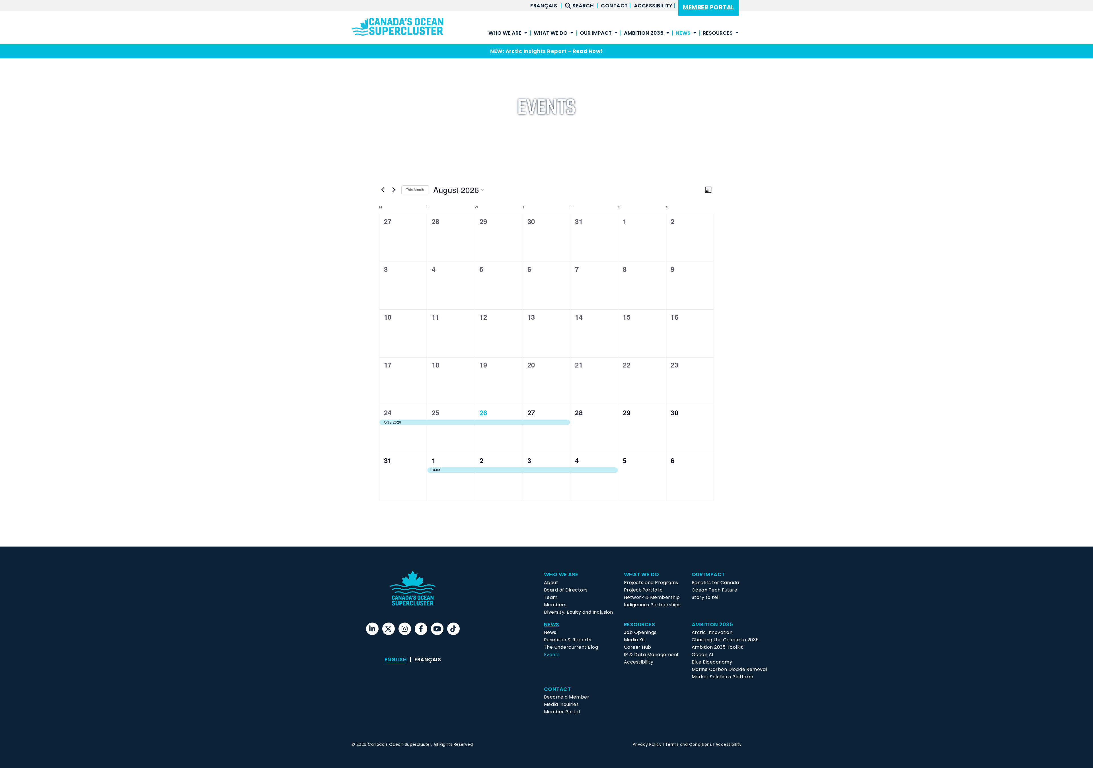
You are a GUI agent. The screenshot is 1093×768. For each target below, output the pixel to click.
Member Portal (708, 7)
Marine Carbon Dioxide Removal (729, 669)
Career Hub (637, 647)
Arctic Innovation (712, 632)
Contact (615, 5)
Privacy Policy (647, 744)
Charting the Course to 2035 (725, 639)
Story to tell (706, 597)
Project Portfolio (643, 590)
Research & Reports (567, 639)
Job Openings (640, 632)
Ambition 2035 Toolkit (717, 647)
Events (552, 654)
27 (531, 412)
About (551, 582)
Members (555, 604)
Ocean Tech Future (714, 590)
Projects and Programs (651, 582)
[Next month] (393, 189)
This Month (415, 189)
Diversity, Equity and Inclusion (578, 612)
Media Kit (634, 639)
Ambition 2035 (643, 33)
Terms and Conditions (688, 744)
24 (388, 412)
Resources (718, 33)
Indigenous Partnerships (652, 604)
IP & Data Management (651, 654)
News (550, 632)
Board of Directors (566, 590)
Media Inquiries (561, 704)
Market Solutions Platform (722, 676)
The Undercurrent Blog (571, 647)
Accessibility (654, 5)
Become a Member (566, 697)
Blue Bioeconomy (712, 662)
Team (551, 597)
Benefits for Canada (715, 582)
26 (483, 412)
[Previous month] (382, 189)
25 (435, 412)
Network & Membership (652, 597)
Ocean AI (702, 654)
